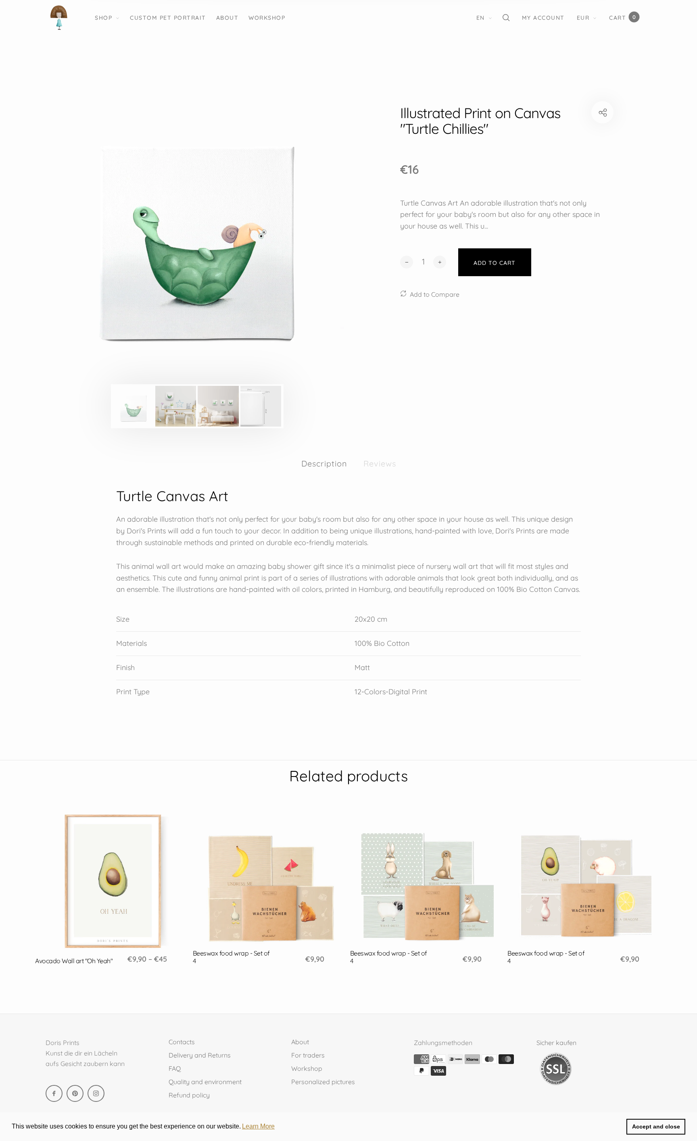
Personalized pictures (323, 1082)
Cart (622, 17)
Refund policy (189, 1095)
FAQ (175, 1068)
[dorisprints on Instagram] (96, 1093)
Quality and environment (205, 1082)
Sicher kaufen (556, 1043)
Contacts (182, 1042)
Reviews (379, 463)
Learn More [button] (258, 1126)
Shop (103, 17)
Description (324, 463)
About (227, 17)
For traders (308, 1055)
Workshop (266, 17)
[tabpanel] (197, 241)
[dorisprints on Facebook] (54, 1093)
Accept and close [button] (656, 1126)
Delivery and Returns (200, 1055)
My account (543, 17)
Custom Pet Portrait (168, 17)
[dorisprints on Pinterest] (75, 1093)
